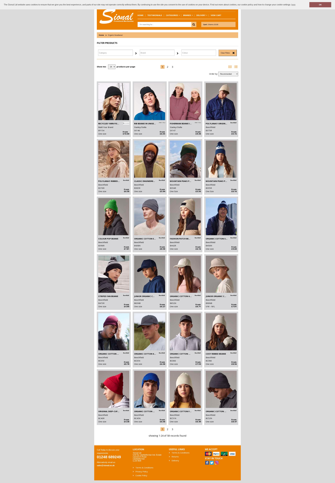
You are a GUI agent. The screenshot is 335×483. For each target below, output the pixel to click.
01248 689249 (109, 457)
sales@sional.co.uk (106, 465)
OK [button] (320, 5)
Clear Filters (225, 53)
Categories (172, 15)
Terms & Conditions (180, 453)
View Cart (216, 15)
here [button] (293, 5)
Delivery (200, 15)
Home (140, 15)
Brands (187, 15)
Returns (175, 457)
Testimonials (154, 15)
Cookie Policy (141, 475)
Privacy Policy (141, 472)
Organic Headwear (115, 35)
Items (210, 24)
